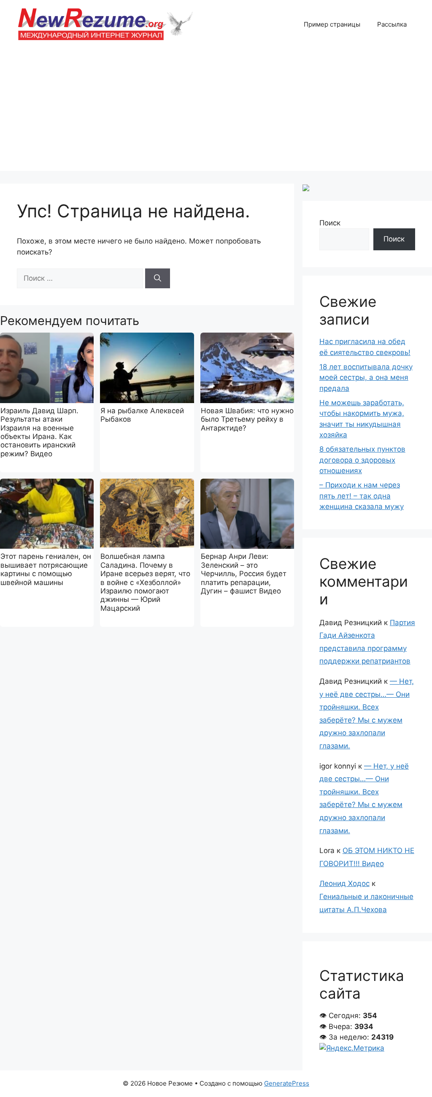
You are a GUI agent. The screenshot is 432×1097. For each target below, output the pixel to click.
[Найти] (157, 278)
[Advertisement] (216, 112)
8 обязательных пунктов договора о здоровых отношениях (362, 460)
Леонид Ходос (344, 883)
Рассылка (392, 24)
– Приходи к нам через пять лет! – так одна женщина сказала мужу (361, 496)
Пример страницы (332, 24)
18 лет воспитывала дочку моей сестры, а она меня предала (366, 378)
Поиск (329, 223)
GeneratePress (286, 1083)
